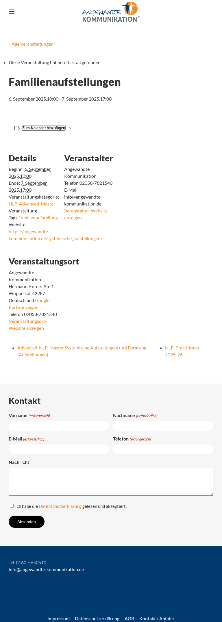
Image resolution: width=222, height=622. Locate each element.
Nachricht (19, 462)
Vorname (29, 415)
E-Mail (26, 438)
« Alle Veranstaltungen (31, 44)
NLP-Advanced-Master (32, 203)
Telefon (132, 438)
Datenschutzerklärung (60, 506)
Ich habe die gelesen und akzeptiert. (71, 506)
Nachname (135, 415)
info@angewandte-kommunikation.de (46, 569)
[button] (11, 11)
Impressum (59, 618)
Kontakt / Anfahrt (157, 618)
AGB (130, 618)
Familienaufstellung (38, 217)
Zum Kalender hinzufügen (43, 128)
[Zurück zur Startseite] (111, 11)
